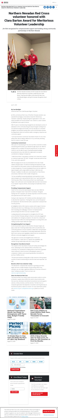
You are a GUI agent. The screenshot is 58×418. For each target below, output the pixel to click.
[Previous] (8, 67)
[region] (29, 412)
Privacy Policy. (24, 416)
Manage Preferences (49, 415)
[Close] (56, 408)
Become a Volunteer (38, 378)
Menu (54, 2)
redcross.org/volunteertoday (18, 273)
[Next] (49, 67)
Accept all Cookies (48, 411)
